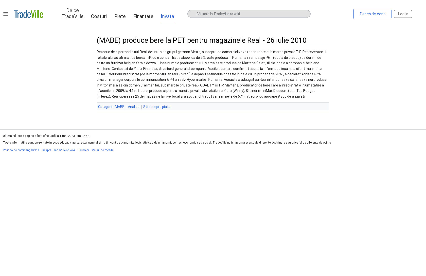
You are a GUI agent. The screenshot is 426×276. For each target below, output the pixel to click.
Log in (403, 14)
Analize (134, 107)
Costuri (99, 16)
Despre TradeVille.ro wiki (58, 150)
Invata (167, 16)
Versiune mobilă (103, 150)
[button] (5, 14)
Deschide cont (372, 14)
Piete (120, 16)
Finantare (143, 16)
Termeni (83, 150)
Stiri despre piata (156, 107)
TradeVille (28, 14)
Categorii (105, 107)
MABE (119, 107)
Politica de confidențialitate (21, 150)
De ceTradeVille (73, 13)
